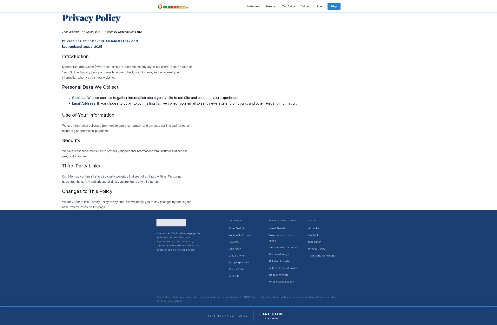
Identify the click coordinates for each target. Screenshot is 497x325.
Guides (305, 6)
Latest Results (276, 228)
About (320, 6)
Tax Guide (288, 6)
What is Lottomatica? (281, 281)
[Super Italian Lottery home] (173, 6)
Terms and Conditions (321, 255)
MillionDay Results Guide (283, 247)
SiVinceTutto (236, 269)
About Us (313, 228)
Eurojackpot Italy (239, 262)
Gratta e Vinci (237, 255)
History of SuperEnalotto (283, 268)
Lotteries (252, 6)
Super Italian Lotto (130, 31)
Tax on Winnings (278, 254)
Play (334, 6)
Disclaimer (314, 241)
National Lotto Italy (240, 235)
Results (270, 6)
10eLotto (234, 241)
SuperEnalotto (237, 228)
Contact (313, 235)
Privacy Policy (316, 248)
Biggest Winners (278, 274)
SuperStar (235, 275)
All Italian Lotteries (279, 261)
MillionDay (235, 248)
